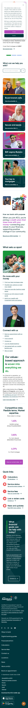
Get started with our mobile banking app (13, 347)
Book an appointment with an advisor (13, 335)
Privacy (4, 682)
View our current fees (13, 493)
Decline (14, 35)
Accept (14, 31)
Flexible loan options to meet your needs (13, 286)
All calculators (11, 479)
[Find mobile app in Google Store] (7, 703)
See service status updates (15, 486)
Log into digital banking (12, 344)
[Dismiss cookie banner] (23, 5)
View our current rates (13, 462)
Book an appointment (12, 555)
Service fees (5, 649)
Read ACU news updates (14, 508)
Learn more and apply (11, 155)
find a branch (17, 558)
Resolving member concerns (9, 680)
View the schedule (10, 101)
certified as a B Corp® (11, 395)
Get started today (7, 49)
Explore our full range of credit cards (14, 295)
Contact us (8, 341)
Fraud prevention (7, 641)
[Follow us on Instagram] (8, 628)
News (3, 662)
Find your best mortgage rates (14, 282)
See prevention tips (10, 128)
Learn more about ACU (9, 399)
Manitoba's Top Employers (10, 396)
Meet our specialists (10, 184)
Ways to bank (9, 351)
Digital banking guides (9, 636)
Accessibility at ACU (7, 678)
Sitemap (4, 689)
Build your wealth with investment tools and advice (13, 299)
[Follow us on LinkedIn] (11, 628)
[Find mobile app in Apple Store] (7, 698)
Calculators (5, 645)
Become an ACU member (10, 236)
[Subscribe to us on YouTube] (15, 628)
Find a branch (9, 338)
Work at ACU (5, 666)
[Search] (23, 70)
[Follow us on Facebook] (1, 628)
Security (4, 685)
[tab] (8, 55)
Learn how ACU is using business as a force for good (12, 612)
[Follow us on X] (5, 628)
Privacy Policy (19, 18)
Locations (4, 658)
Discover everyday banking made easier (15, 290)
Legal (3, 687)
